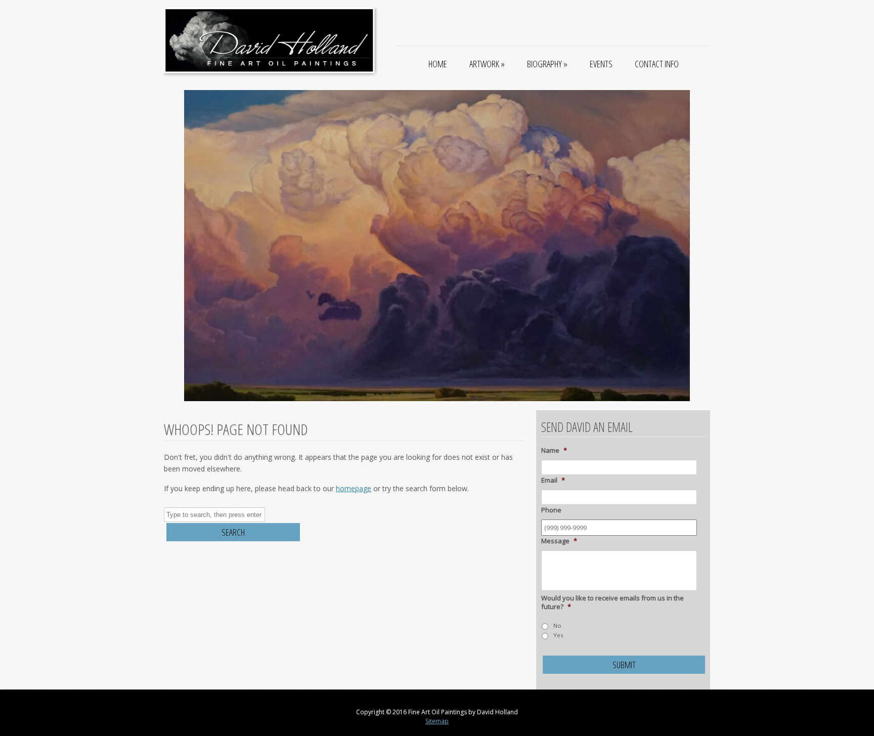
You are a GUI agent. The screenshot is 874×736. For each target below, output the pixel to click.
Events (601, 64)
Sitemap (437, 721)
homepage (353, 488)
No (557, 625)
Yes (558, 635)
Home (437, 64)
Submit (624, 665)
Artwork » (487, 64)
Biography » (547, 64)
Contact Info (657, 64)
